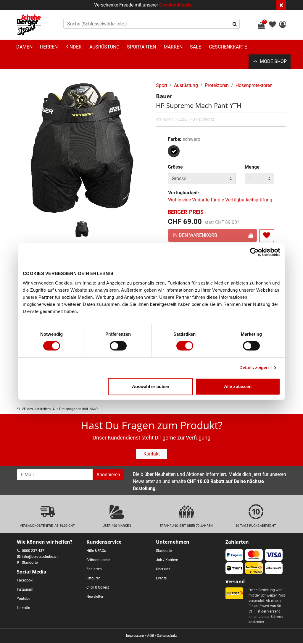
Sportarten (141, 47)
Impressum (135, 636)
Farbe (184, 139)
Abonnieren (108, 474)
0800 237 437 (33, 551)
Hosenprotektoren (254, 85)
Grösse (175, 167)
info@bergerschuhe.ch (40, 557)
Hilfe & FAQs (96, 551)
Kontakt (152, 454)
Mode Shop (273, 61)
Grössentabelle (98, 560)
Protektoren (217, 85)
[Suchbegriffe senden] (235, 24)
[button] (282, 25)
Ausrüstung (104, 47)
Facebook (25, 580)
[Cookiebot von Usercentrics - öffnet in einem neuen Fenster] (254, 252)
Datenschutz (167, 636)
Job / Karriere (167, 560)
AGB (150, 636)
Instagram (25, 589)
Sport (161, 85)
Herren (49, 47)
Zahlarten (94, 569)
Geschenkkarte (175, 5)
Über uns (163, 569)
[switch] (118, 345)
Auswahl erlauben (150, 386)
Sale (195, 47)
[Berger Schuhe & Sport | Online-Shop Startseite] (29, 24)
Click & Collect (97, 587)
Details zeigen (254, 367)
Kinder (73, 47)
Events (161, 578)
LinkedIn (23, 608)
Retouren (93, 578)
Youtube (23, 599)
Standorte (30, 562)
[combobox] (151, 24)
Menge (252, 167)
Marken (173, 47)
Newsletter (94, 596)
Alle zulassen (238, 386)
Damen (24, 47)
